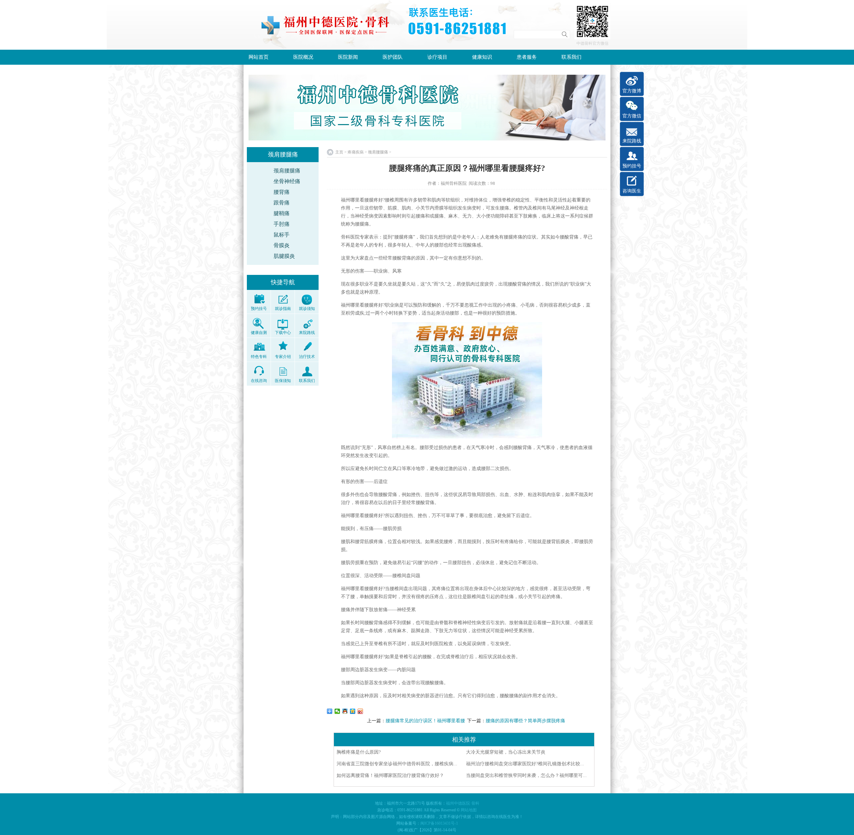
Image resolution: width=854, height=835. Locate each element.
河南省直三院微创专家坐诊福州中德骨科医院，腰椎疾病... (397, 763)
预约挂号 (631, 165)
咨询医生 (631, 190)
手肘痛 (282, 224)
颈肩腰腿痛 (287, 170)
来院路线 (631, 140)
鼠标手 (282, 235)
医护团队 (393, 57)
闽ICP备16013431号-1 (439, 823)
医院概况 (303, 57)
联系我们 (571, 57)
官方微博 (631, 90)
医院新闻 (348, 57)
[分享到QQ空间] (353, 711)
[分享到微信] (337, 711)
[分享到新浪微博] (360, 711)
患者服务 (527, 57)
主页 (339, 152)
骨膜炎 (282, 245)
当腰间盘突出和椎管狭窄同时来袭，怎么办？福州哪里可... (526, 775)
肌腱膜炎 (284, 256)
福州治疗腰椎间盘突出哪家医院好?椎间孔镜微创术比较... (525, 763)
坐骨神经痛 (287, 181)
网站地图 (469, 810)
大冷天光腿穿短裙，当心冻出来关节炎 (505, 752)
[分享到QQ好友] (345, 711)
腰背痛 (282, 192)
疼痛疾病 (356, 152)
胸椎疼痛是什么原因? (359, 752)
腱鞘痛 (282, 213)
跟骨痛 (282, 202)
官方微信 (631, 115)
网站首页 (259, 57)
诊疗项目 (437, 57)
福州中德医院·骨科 (462, 803)
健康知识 (482, 57)
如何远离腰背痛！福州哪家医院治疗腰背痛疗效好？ (390, 775)
